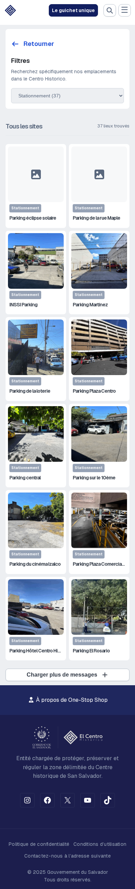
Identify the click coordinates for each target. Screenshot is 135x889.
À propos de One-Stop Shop (71, 700)
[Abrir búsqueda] (110, 10)
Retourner (39, 44)
